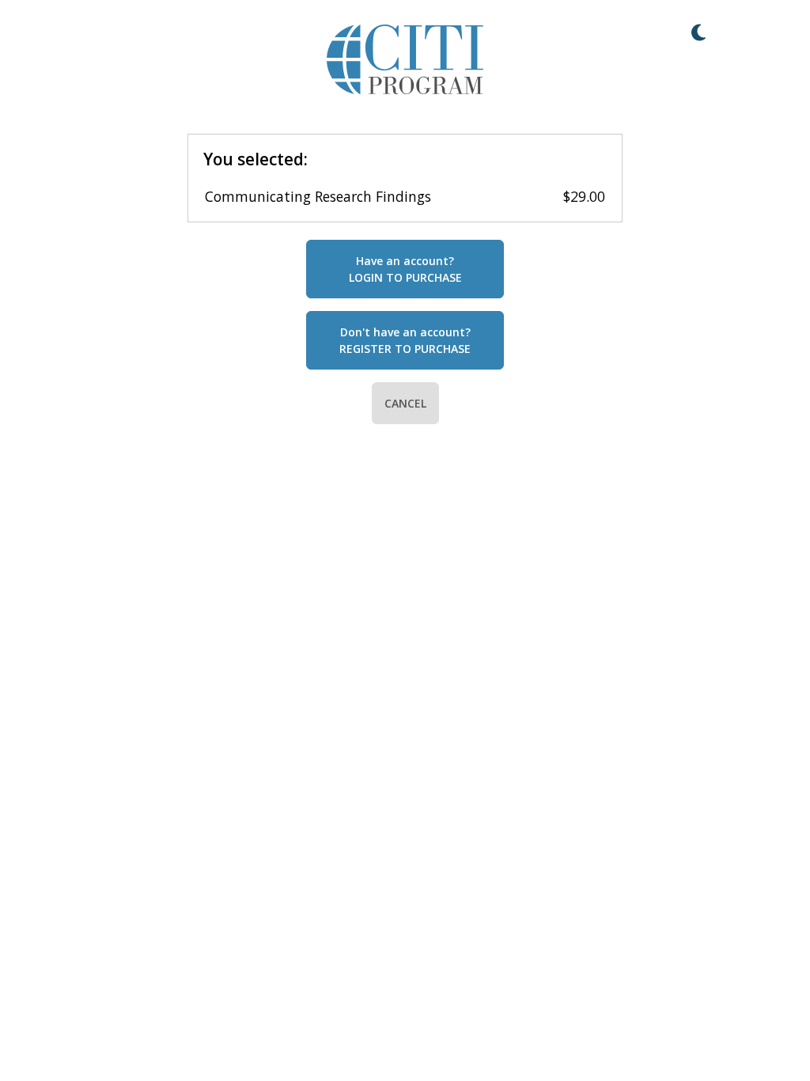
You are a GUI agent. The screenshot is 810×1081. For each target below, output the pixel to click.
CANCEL (405, 403)
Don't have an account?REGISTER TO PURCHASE (405, 340)
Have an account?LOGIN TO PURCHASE (405, 269)
